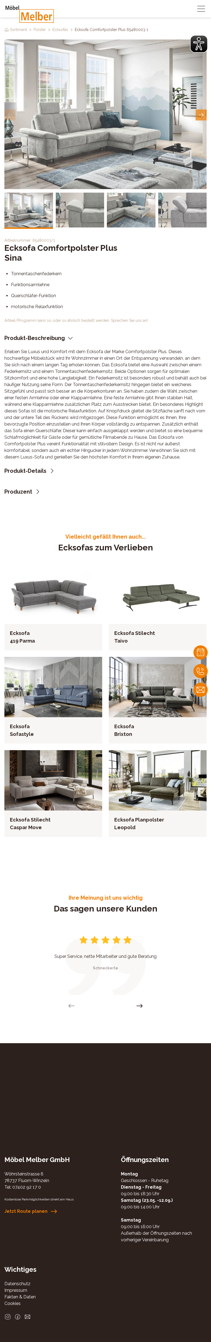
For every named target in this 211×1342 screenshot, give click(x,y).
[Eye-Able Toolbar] (199, 44)
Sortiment (18, 29)
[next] (201, 114)
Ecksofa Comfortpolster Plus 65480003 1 (111, 29)
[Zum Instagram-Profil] (7, 1316)
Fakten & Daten (20, 1296)
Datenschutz (17, 1283)
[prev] (9, 114)
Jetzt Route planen (26, 1211)
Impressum (15, 1290)
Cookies (12, 1303)
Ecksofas (60, 29)
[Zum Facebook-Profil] (17, 1316)
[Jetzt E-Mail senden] (27, 1316)
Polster (40, 29)
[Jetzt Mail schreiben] (200, 690)
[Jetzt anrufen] (200, 671)
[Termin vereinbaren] (200, 652)
